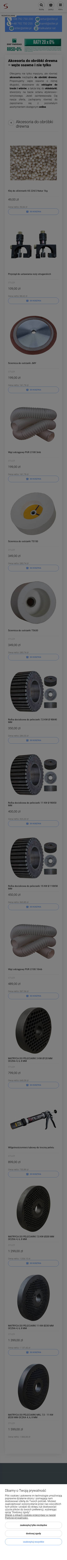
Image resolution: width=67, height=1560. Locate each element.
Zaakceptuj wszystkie (33, 1542)
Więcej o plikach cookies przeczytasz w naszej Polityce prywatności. (30, 1516)
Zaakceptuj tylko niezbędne (33, 1525)
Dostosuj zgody (33, 1533)
